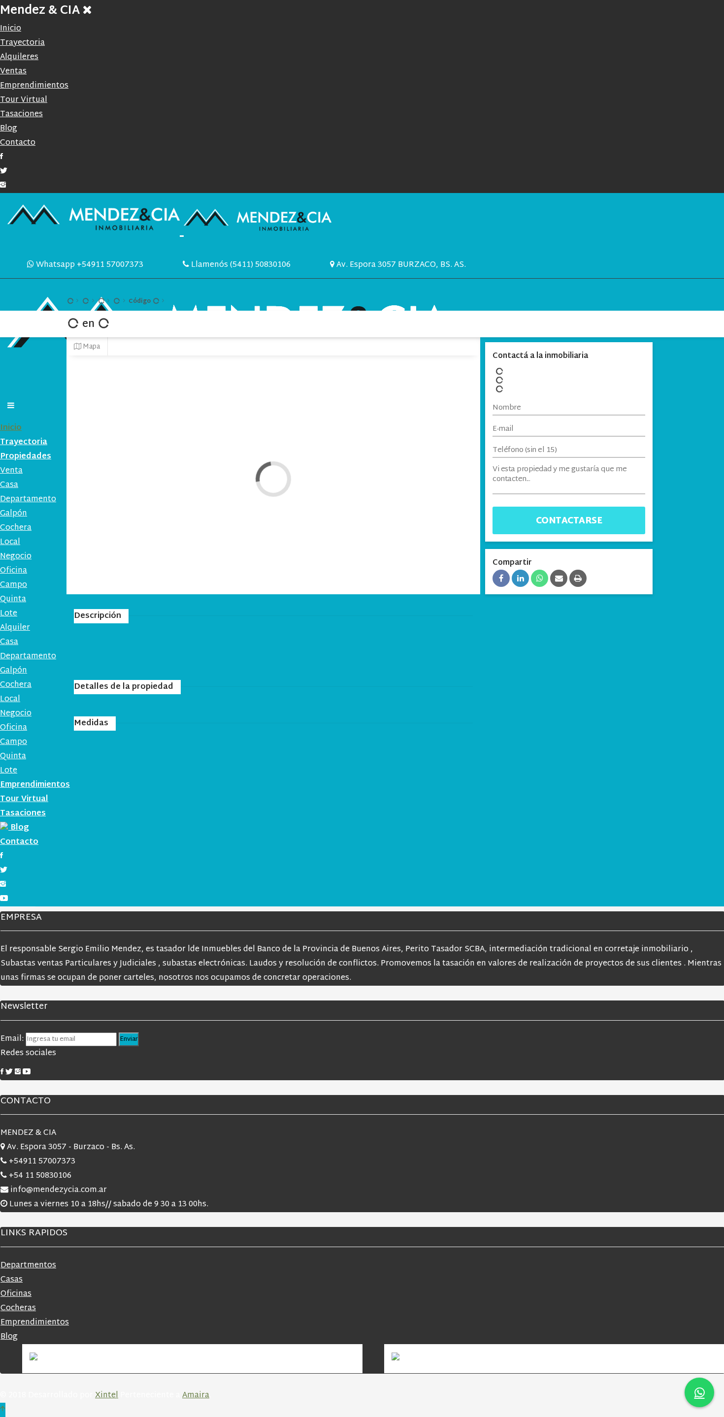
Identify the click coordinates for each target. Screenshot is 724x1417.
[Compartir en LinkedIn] (520, 578)
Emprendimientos (34, 86)
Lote (8, 614)
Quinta (13, 599)
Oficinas (16, 1294)
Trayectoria (22, 43)
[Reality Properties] (169, 230)
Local (10, 542)
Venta (11, 471)
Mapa (90, 347)
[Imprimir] (578, 578)
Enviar (129, 1039)
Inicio (10, 29)
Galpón (13, 514)
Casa (9, 485)
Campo (13, 585)
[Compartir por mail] (558, 578)
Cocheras (18, 1308)
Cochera (16, 528)
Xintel (106, 1395)
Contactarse (569, 521)
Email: (13, 1039)
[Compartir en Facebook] (501, 578)
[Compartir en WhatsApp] (539, 578)
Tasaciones (21, 114)
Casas (11, 1280)
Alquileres (19, 57)
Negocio (16, 556)
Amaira (195, 1395)
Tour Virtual (23, 100)
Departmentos (28, 1265)
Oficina (13, 571)
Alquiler (15, 628)
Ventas (13, 71)
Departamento (28, 499)
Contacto (17, 143)
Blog (8, 129)
